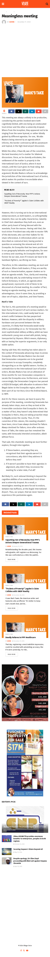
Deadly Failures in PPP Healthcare (20, 637)
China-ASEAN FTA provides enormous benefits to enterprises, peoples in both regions (29, 838)
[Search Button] (47, 4)
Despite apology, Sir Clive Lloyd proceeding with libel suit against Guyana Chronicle (30, 861)
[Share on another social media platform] (45, 111)
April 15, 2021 (18, 866)
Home (4, 11)
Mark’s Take (19, 11)
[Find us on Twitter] (24, 950)
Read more (13, 559)
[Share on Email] (39, 111)
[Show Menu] (3, 4)
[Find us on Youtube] (27, 950)
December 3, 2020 (10, 830)
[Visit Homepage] (25, 4)
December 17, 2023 (24, 22)
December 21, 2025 (18, 641)
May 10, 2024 (18, 852)
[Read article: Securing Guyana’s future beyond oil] (7, 851)
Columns (10, 11)
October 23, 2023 (19, 844)
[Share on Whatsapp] (25, 111)
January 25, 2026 (18, 546)
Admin (11, 22)
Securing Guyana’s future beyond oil (28, 849)
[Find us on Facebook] (21, 950)
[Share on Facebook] (11, 111)
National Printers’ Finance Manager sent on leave (25, 827)
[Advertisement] (25, 50)
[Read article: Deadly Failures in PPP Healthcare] (25, 626)
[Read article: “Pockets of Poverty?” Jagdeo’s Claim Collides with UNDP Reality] (25, 577)
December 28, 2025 (18, 595)
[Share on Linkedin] (32, 111)
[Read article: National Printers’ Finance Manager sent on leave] (25, 822)
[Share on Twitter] (18, 111)
